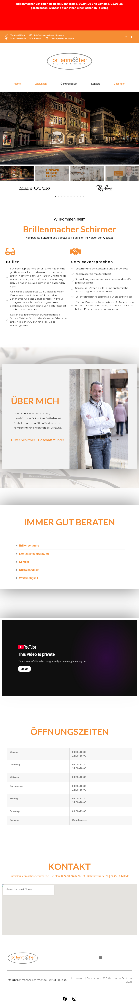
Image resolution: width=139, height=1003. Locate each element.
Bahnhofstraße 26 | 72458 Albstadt (107, 876)
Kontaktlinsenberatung (34, 553)
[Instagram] (126, 37)
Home (17, 83)
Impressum (77, 978)
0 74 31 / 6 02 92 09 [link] (73, 876)
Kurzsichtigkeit (28, 570)
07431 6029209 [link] (58, 980)
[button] (55, 196)
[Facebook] (65, 999)
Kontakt (95, 83)
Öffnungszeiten (69, 83)
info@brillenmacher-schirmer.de (30, 876)
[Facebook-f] (131, 37)
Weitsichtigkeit (28, 578)
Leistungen (41, 83)
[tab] (69, 546)
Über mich (119, 83)
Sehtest (24, 561)
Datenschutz (93, 978)
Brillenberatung (29, 545)
